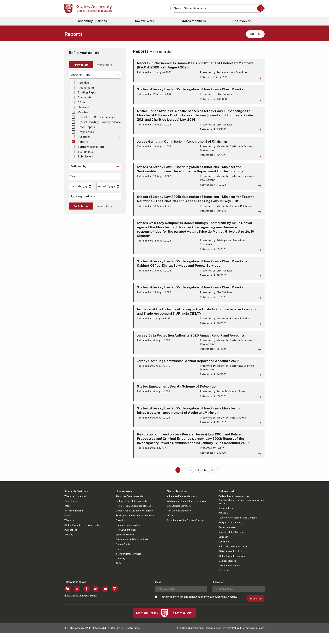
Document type (80, 74)
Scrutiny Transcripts (91, 146)
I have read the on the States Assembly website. (198, 596)
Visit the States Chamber (231, 532)
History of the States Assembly (132, 501)
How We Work (143, 21)
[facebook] (86, 589)
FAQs (118, 563)
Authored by (78, 166)
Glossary (120, 558)
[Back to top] (320, 621)
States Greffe (123, 544)
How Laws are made (126, 530)
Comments (85, 97)
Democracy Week (227, 527)
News (67, 515)
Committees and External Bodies (133, 539)
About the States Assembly (130, 496)
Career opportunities (229, 565)
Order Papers (86, 127)
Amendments (86, 87)
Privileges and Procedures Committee (135, 515)
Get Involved (241, 21)
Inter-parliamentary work (128, 554)
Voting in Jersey (226, 508)
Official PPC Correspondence (96, 117)
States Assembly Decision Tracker (82, 525)
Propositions (86, 132)
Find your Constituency (230, 522)
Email (158, 582)
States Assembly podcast (232, 556)
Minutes (83, 112)
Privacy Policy (231, 628)
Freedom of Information (190, 628)
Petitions (223, 513)
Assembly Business (92, 21)
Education (223, 541)
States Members (193, 21)
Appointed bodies (125, 534)
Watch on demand (73, 510)
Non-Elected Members (179, 510)
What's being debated (75, 496)
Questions (84, 136)
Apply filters (81, 64)
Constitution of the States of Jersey (134, 510)
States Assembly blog (230, 551)
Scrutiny (68, 534)
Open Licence (213, 628)
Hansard (83, 107)
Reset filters (104, 64)
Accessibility (102, 628)
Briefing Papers (88, 92)
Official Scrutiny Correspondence (99, 122)
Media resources (227, 561)
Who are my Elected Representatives (186, 501)
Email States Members (179, 506)
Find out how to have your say (233, 496)
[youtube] (105, 589)
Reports (83, 141)
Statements (85, 151)
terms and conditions (188, 596)
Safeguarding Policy (253, 628)
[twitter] (77, 589)
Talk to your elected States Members (238, 517)
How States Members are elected (133, 506)
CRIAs (82, 102)
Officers (171, 515)
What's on (69, 520)
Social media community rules (80, 595)
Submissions (86, 156)
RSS (252, 34)
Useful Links (133, 628)
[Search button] (260, 8)
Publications (70, 530)
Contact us (224, 570)
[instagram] (114, 589)
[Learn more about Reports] (151, 51)
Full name (217, 582)
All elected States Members (182, 496)
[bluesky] (67, 589)
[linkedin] (96, 589)
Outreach (223, 537)
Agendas (83, 82)
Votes (67, 506)
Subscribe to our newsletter (233, 546)
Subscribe (255, 598)
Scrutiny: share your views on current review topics (241, 502)
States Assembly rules (128, 525)
